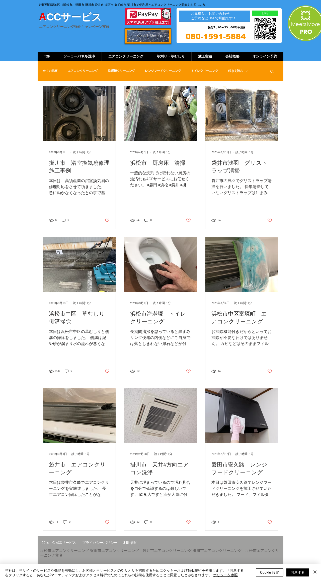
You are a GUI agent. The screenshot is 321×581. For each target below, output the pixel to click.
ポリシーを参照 (225, 574)
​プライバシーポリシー (99, 543)
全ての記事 (50, 71)
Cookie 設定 (269, 572)
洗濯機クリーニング (121, 71)
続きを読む (235, 71)
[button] (272, 71)
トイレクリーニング (204, 71)
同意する (298, 572)
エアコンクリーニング (83, 71)
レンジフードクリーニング (163, 71)
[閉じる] (315, 572)
